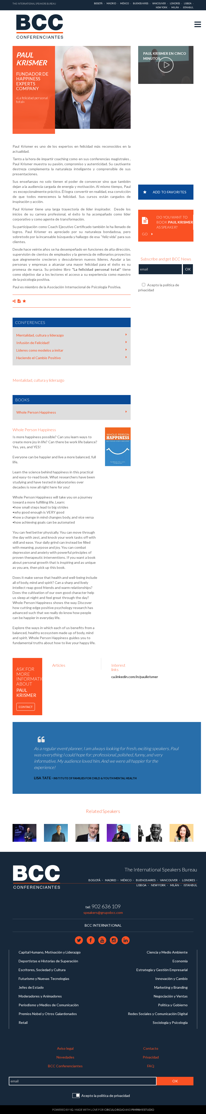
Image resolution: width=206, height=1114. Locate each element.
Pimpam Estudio (142, 1109)
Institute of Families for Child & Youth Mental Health (95, 778)
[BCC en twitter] (79, 940)
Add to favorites (169, 192)
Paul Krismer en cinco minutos (164, 56)
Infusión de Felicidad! (33, 343)
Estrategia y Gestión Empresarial (162, 970)
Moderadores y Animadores (40, 996)
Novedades (65, 1057)
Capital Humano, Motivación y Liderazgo (50, 952)
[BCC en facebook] (91, 940)
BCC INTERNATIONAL (103, 925)
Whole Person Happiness (36, 412)
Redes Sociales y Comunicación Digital (158, 1014)
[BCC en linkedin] (125, 940)
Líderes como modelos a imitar (39, 350)
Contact (26, 707)
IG (71, 1109)
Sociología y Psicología (170, 1022)
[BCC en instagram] (114, 940)
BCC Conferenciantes (65, 1066)
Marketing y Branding (171, 987)
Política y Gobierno (173, 1005)
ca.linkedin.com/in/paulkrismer (134, 677)
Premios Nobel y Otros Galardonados (48, 1014)
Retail (23, 1022)
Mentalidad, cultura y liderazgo (40, 335)
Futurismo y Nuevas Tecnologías (44, 978)
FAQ (150, 1066)
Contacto (150, 1048)
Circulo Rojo (114, 1109)
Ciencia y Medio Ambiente (167, 952)
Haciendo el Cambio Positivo (38, 358)
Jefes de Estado (31, 987)
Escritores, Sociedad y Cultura (42, 970)
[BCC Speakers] (37, 877)
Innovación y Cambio (171, 978)
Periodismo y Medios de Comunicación (49, 1005)
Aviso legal (65, 1048)
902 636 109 (106, 906)
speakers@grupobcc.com (103, 912)
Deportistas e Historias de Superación (48, 961)
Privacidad (151, 1057)
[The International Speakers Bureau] (42, 26)
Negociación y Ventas (171, 996)
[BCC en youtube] (102, 940)
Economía (180, 961)
